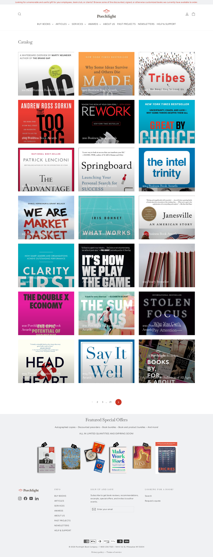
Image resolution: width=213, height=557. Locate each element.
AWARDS (93, 24)
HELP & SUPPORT (166, 24)
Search (148, 496)
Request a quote (153, 501)
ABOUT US (109, 24)
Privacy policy (97, 552)
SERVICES (78, 24)
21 (110, 402)
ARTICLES (61, 24)
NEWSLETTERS (146, 24)
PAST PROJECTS (126, 24)
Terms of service (114, 552)
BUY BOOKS (44, 24)
